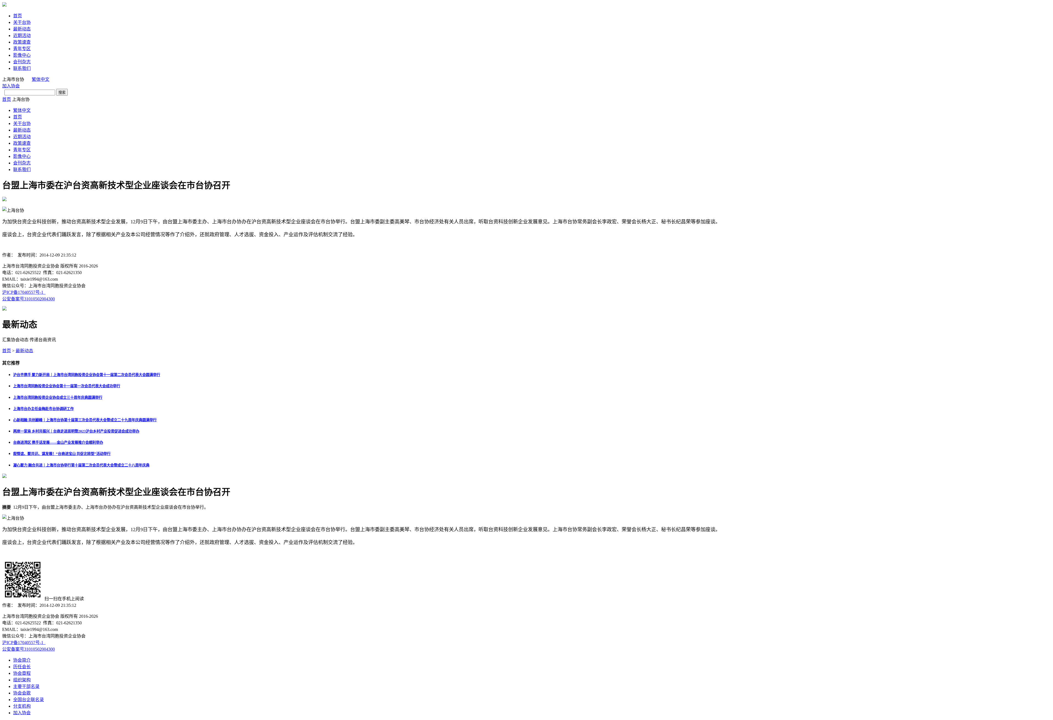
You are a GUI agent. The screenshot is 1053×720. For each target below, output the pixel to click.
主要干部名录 (26, 686)
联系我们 (22, 68)
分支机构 (22, 706)
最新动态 (22, 29)
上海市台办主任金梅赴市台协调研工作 (43, 409)
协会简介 (22, 660)
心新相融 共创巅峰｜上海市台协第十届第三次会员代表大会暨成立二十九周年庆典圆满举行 (85, 420)
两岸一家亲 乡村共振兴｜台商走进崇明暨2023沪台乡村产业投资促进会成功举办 (76, 431)
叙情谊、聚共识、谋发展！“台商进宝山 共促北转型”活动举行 (62, 454)
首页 (17, 15)
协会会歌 (22, 693)
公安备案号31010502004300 (28, 299)
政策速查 (22, 42)
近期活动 (22, 35)
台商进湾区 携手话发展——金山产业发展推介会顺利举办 (58, 442)
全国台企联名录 (28, 699)
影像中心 (22, 55)
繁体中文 (40, 79)
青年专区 (22, 48)
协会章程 (22, 673)
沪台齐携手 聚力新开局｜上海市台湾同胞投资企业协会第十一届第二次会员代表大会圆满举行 (86, 375)
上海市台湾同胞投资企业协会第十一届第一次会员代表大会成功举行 (66, 386)
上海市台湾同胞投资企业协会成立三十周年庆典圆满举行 (57, 397)
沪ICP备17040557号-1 (24, 292)
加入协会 (11, 86)
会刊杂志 (22, 61)
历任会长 (22, 666)
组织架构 (22, 680)
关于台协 (22, 22)
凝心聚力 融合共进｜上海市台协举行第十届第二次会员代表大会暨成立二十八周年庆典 (81, 465)
